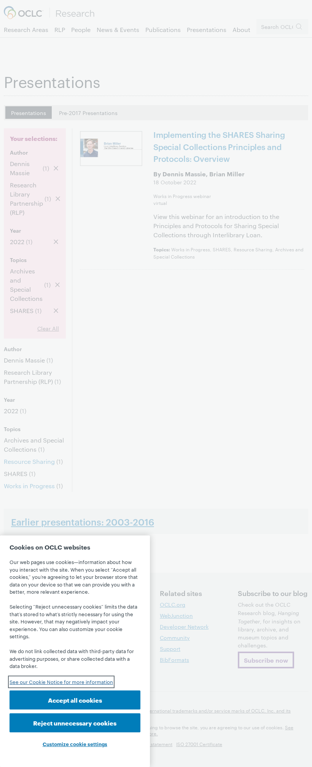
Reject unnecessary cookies (74, 722)
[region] (75, 651)
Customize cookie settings (75, 743)
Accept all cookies (75, 699)
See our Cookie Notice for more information (61, 681)
